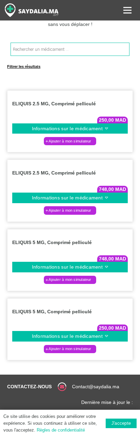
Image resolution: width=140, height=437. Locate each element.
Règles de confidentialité (61, 430)
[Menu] (127, 10)
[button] (70, 141)
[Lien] (31, 10)
